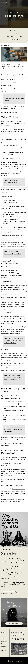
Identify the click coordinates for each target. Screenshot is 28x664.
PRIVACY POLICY (4, 659)
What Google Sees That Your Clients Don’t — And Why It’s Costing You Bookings (13, 341)
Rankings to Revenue (18, 489)
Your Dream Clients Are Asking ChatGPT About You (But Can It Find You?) (13, 429)
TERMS (10, 659)
